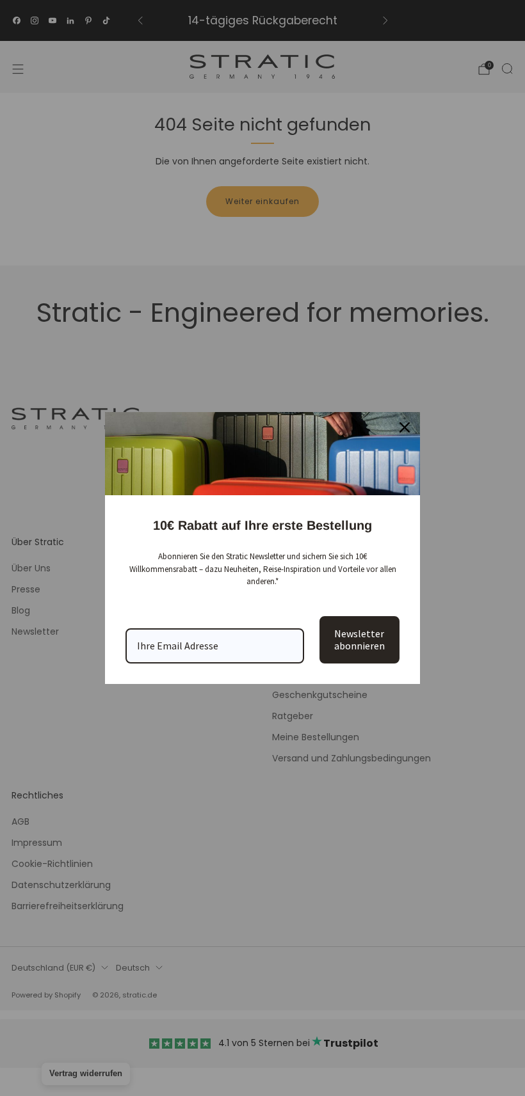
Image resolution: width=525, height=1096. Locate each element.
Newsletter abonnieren (359, 639)
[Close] (404, 427)
